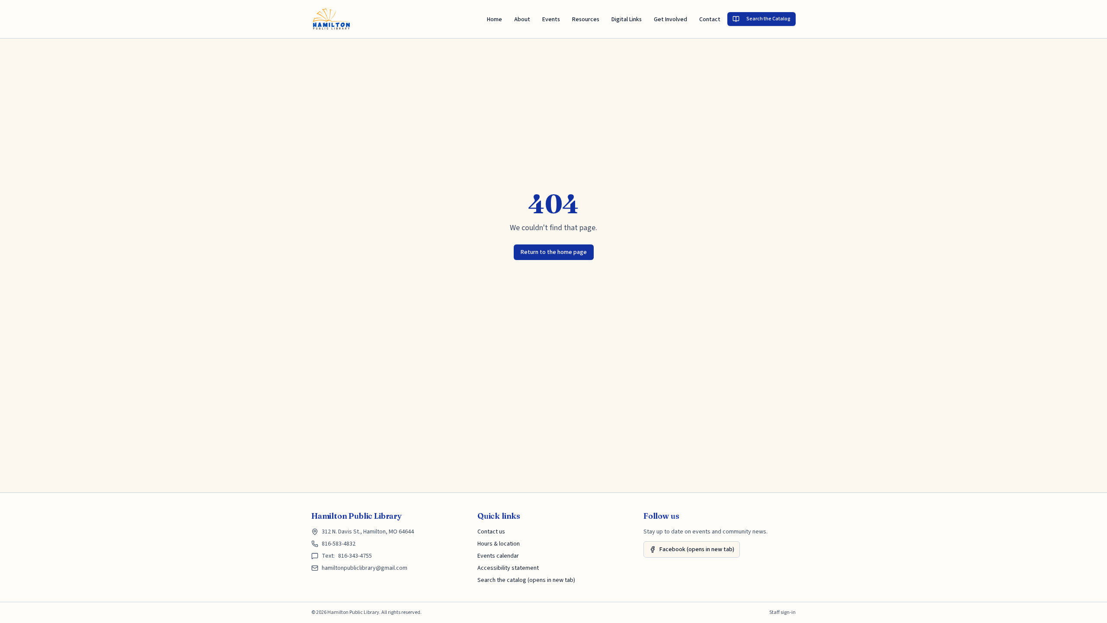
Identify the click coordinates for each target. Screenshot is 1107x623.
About (522, 19)
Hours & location (498, 544)
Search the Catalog (768, 18)
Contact (709, 19)
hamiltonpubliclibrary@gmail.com (364, 568)
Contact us (491, 531)
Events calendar (498, 556)
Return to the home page (554, 252)
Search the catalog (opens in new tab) (526, 580)
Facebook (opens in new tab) (696, 549)
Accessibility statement (508, 568)
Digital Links (626, 19)
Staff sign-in (782, 612)
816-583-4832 (338, 544)
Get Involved (670, 19)
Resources (585, 19)
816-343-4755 (355, 556)
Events (551, 19)
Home (494, 19)
